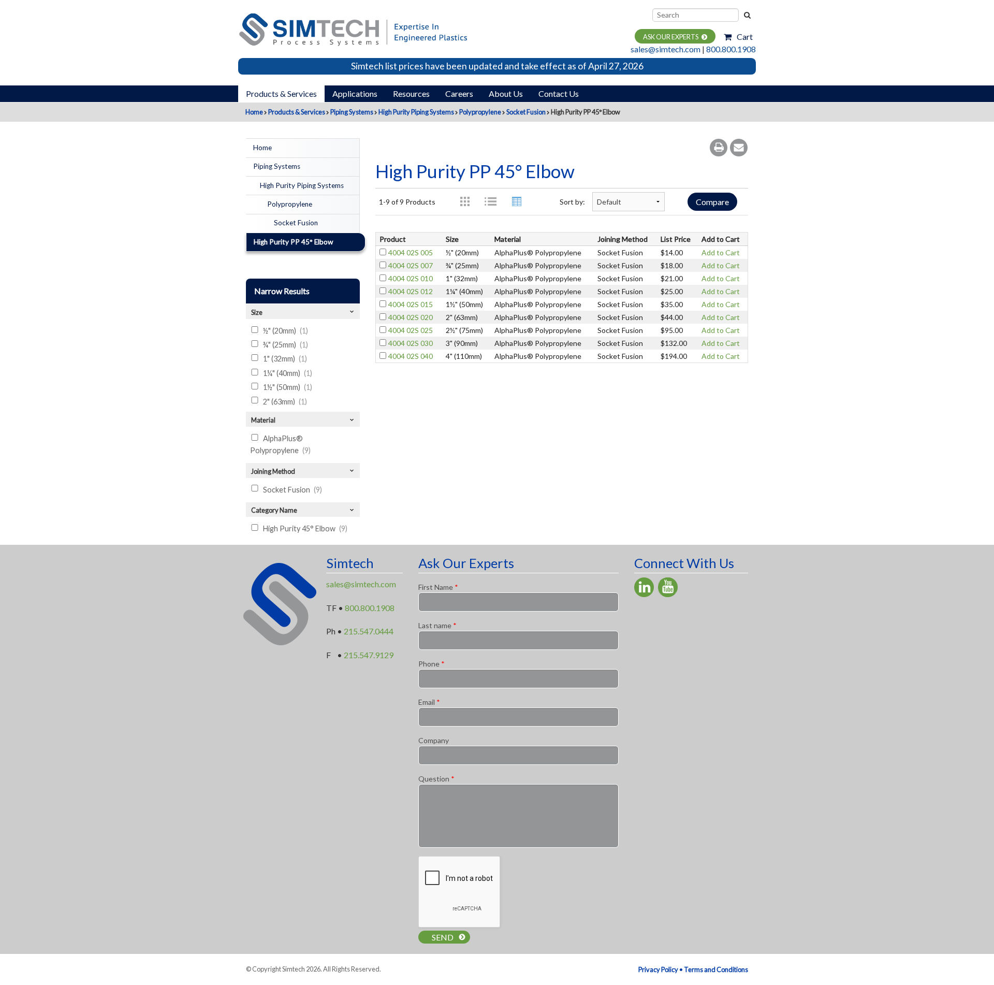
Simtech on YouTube (668, 587)
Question (436, 778)
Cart (745, 36)
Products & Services (281, 93)
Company (433, 740)
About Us (506, 93)
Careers (459, 93)
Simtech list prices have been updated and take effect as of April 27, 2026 (497, 66)
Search (746, 15)
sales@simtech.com (665, 49)
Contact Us (558, 93)
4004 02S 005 (410, 252)
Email (429, 702)
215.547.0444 (368, 631)
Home (254, 112)
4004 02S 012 (410, 291)
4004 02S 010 (410, 278)
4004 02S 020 (410, 317)
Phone (431, 663)
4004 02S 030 (410, 343)
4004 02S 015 (410, 304)
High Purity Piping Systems (416, 112)
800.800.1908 (731, 49)
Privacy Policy (658, 969)
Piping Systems (351, 112)
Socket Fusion (526, 112)
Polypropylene (480, 112)
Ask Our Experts (670, 37)
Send (443, 937)
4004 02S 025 (410, 330)
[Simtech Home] (352, 28)
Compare (712, 202)
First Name (438, 587)
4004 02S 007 (410, 265)
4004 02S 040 (410, 356)
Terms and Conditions (716, 969)
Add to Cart (720, 252)
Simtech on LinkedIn (644, 587)
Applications (354, 93)
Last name (437, 625)
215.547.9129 (368, 655)
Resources (411, 93)
